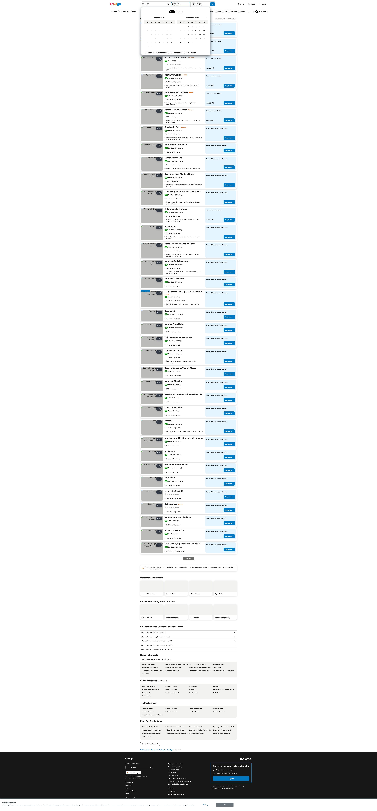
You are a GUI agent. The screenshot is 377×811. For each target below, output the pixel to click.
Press (127, 793)
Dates (172, 12)
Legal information (173, 770)
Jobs (127, 788)
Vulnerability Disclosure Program (178, 784)
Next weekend (192, 52)
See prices (228, 33)
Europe (153, 750)
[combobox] (156, 5)
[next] (206, 17)
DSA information (173, 775)
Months (179, 12)
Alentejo (170, 750)
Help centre (172, 791)
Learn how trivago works (176, 794)
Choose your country (132, 764)
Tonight (150, 52)
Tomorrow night (162, 52)
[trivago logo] (115, 4)
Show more (145, 674)
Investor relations (131, 791)
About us (128, 785)
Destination (145, 3)
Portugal (162, 750)
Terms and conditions (175, 767)
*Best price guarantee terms (177, 778)
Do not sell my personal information (179, 781)
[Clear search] (168, 4)
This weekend (178, 52)
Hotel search (144, 750)
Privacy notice (172, 772)
